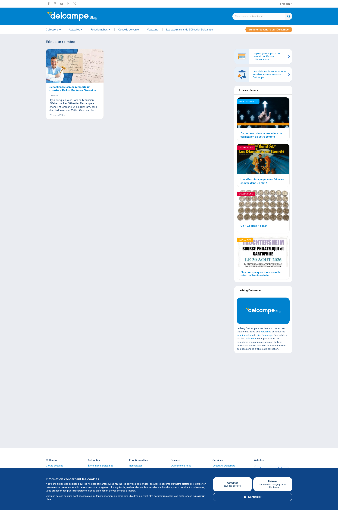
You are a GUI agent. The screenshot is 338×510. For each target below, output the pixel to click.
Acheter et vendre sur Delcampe (269, 29)
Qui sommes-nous (181, 465)
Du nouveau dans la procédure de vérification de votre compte (261, 135)
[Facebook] (48, 4)
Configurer (254, 496)
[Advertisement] (263, 381)
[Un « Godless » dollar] (263, 206)
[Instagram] (55, 4)
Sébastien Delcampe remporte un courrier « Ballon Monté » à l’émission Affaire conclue (72, 88)
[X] (74, 4)
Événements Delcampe (100, 465)
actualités (266, 331)
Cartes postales (54, 465)
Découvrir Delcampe (223, 465)
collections (250, 338)
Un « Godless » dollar (253, 225)
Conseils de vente (128, 29)
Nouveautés (135, 465)
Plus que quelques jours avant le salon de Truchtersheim (260, 274)
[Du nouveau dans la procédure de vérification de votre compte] (263, 113)
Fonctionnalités (248, 101)
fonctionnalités (245, 335)
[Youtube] (61, 4)
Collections (246, 148)
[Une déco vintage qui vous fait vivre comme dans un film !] (263, 159)
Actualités (245, 240)
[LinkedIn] (68, 4)
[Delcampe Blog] (80, 16)
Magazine (152, 29)
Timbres (53, 95)
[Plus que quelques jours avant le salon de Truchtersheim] (263, 252)
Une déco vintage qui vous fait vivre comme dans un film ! (262, 181)
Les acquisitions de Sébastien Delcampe (189, 29)
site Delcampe (265, 335)
